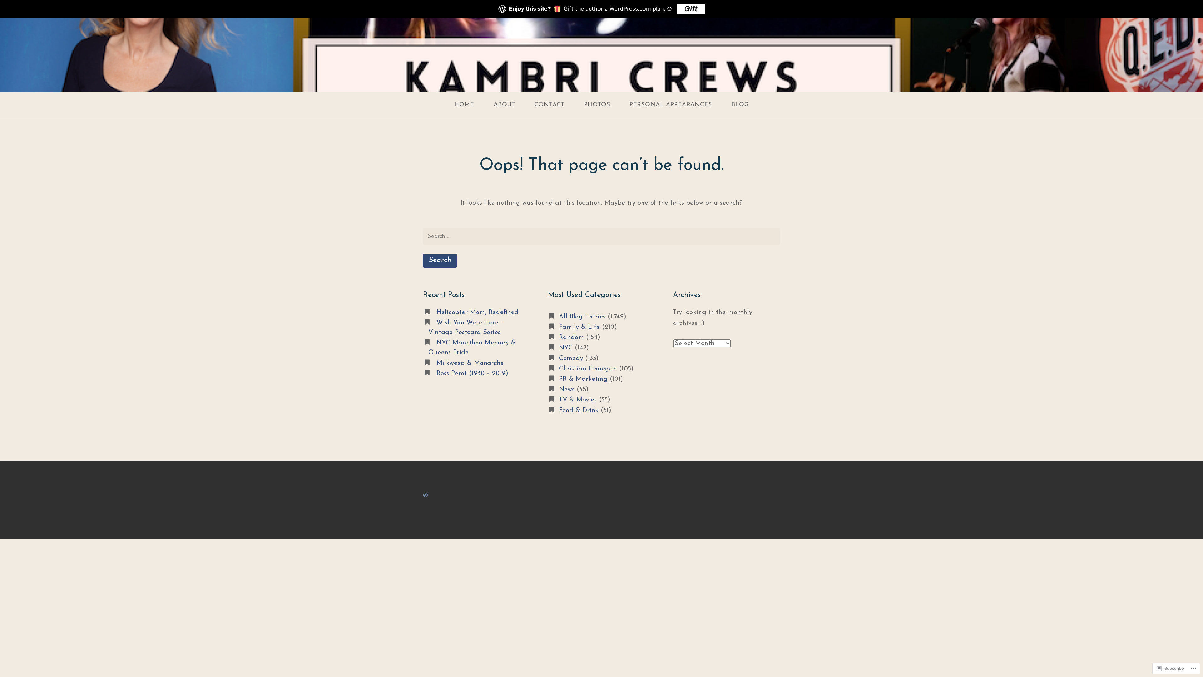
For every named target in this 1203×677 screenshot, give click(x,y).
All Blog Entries (582, 316)
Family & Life (579, 327)
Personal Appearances (670, 105)
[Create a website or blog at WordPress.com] (425, 495)
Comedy (571, 358)
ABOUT (504, 105)
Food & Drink (579, 410)
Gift (691, 8)
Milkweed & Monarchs (469, 363)
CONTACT (549, 105)
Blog (740, 105)
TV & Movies (578, 399)
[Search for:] (601, 236)
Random (571, 337)
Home (464, 105)
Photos (597, 105)
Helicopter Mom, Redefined (477, 312)
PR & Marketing (583, 379)
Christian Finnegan (588, 368)
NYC (566, 347)
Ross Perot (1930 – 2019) (472, 373)
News (567, 389)
